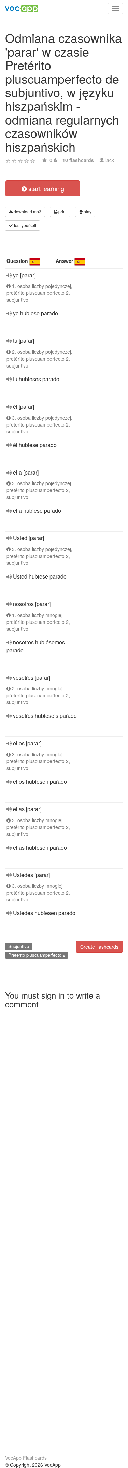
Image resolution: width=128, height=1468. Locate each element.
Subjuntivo (18, 946)
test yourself (24, 225)
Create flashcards (99, 946)
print (62, 211)
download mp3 (27, 211)
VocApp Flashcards (26, 1457)
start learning (45, 188)
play (87, 211)
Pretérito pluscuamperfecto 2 (36, 955)
